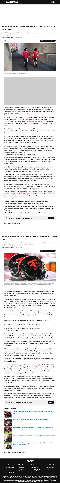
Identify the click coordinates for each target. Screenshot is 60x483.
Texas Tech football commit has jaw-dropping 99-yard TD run (24, 203)
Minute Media (9, 476)
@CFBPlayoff (39, 146)
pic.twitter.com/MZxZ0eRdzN (31, 328)
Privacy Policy (34, 467)
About (7, 464)
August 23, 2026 (18, 330)
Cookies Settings (10, 472)
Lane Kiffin (49, 349)
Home (6, 223)
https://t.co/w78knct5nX (18, 152)
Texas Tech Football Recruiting (17, 452)
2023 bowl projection (27, 194)
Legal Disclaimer (22, 470)
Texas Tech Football (14, 223)
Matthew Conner (8, 37)
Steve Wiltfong (16, 311)
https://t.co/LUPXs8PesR (15, 328)
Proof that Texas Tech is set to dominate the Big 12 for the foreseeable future (29, 206)
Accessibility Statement (37, 470)
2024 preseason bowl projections (34, 121)
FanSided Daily (10, 467)
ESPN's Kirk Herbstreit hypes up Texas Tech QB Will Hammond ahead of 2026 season (29, 209)
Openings (20, 464)
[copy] (13, 41)
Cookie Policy (9, 470)
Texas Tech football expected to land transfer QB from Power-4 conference (28, 213)
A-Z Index (48, 470)
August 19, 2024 (31, 154)
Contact (32, 464)
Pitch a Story (21, 467)
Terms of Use (50, 467)
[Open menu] (4, 2)
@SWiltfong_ (12, 324)
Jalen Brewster (28, 301)
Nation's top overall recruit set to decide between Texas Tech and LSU (27, 201)
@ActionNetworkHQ (12, 146)
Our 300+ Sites (50, 464)
